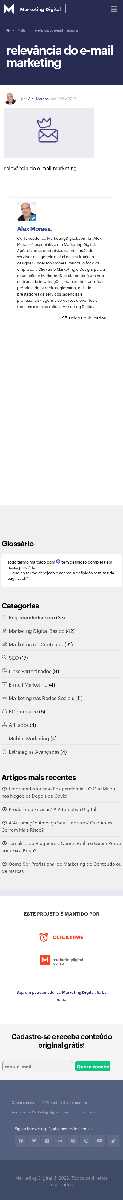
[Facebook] (21, 1141)
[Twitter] (34, 1141)
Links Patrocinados (30, 670)
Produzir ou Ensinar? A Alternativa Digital (52, 809)
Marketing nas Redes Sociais (41, 697)
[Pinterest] (73, 1141)
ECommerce (23, 711)
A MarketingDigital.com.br (64, 1102)
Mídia (21, 30)
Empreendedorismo (32, 617)
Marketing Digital (40, 9)
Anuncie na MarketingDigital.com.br (42, 1111)
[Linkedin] (47, 1141)
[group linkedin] (60, 1141)
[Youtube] (99, 1141)
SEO (14, 657)
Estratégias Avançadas (34, 751)
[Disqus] (61, 420)
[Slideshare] (113, 1141)
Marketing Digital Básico (36, 630)
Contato (88, 1111)
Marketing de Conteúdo (36, 643)
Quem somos (23, 1102)
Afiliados (19, 724)
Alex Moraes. (39, 98)
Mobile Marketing (29, 737)
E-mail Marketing (28, 684)
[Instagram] (86, 1141)
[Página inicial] (7, 30)
